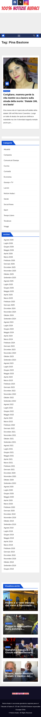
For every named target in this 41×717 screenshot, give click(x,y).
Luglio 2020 (8, 490)
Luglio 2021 (8, 449)
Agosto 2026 (8, 240)
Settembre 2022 (10, 401)
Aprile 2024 (8, 336)
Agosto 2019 (8, 528)
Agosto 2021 (8, 445)
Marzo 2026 (8, 257)
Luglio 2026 (8, 243)
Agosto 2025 (8, 281)
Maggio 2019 (9, 538)
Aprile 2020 (8, 500)
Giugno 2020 (9, 493)
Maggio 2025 (9, 291)
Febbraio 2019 (9, 548)
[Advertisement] (20, 23)
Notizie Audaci (9, 193)
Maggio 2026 (9, 250)
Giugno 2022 (9, 411)
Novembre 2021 (10, 435)
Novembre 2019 (10, 517)
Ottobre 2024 (9, 315)
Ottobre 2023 (9, 356)
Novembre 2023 (10, 353)
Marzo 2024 (8, 339)
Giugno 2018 (9, 569)
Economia (8, 177)
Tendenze (7, 221)
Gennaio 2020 (9, 511)
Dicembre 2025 (10, 267)
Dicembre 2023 (10, 349)
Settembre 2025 (10, 277)
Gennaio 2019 (9, 552)
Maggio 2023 (9, 373)
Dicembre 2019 (10, 514)
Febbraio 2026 (9, 260)
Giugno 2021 (9, 452)
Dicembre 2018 (10, 555)
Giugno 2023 (9, 370)
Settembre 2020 (10, 483)
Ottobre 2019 (9, 521)
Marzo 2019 (8, 545)
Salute (6, 199)
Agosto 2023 (8, 363)
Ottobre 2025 (9, 274)
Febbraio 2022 (9, 425)
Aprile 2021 (8, 459)
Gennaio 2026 (9, 264)
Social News (8, 204)
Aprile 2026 (8, 253)
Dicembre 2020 (10, 473)
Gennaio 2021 (9, 469)
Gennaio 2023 (9, 387)
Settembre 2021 (10, 442)
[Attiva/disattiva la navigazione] (19, 35)
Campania (8, 155)
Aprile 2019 (8, 541)
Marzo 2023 (8, 380)
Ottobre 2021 (9, 439)
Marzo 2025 (8, 298)
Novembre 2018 (10, 559)
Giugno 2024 (9, 329)
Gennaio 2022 (9, 428)
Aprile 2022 (8, 418)
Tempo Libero (9, 215)
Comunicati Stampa (11, 160)
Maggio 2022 (9, 415)
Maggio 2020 (9, 497)
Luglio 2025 (8, 284)
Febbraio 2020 (9, 507)
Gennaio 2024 (9, 346)
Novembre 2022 (10, 394)
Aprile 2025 (8, 295)
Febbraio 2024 (9, 343)
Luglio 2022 (8, 408)
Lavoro (6, 188)
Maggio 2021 (9, 456)
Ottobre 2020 (9, 480)
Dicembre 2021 (10, 432)
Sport (6, 210)
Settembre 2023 (10, 360)
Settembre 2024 (10, 319)
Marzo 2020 (8, 504)
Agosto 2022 (8, 404)
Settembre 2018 (10, 565)
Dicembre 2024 (10, 308)
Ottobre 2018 (9, 562)
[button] (34, 35)
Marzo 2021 (8, 463)
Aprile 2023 (8, 377)
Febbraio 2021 (9, 466)
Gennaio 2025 (9, 305)
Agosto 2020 (8, 487)
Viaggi (6, 226)
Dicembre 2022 (10, 391)
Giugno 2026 (9, 247)
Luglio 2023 (8, 367)
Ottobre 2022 (9, 397)
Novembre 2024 (10, 312)
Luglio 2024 (8, 325)
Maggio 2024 (9, 332)
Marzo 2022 (8, 421)
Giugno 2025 (9, 288)
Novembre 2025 (10, 271)
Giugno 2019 (9, 535)
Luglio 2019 (8, 531)
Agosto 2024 (8, 322)
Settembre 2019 (10, 524)
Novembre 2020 (10, 476)
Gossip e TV (8, 182)
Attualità (7, 91)
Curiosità (7, 171)
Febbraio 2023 (9, 384)
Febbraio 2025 (9, 301)
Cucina (6, 166)
